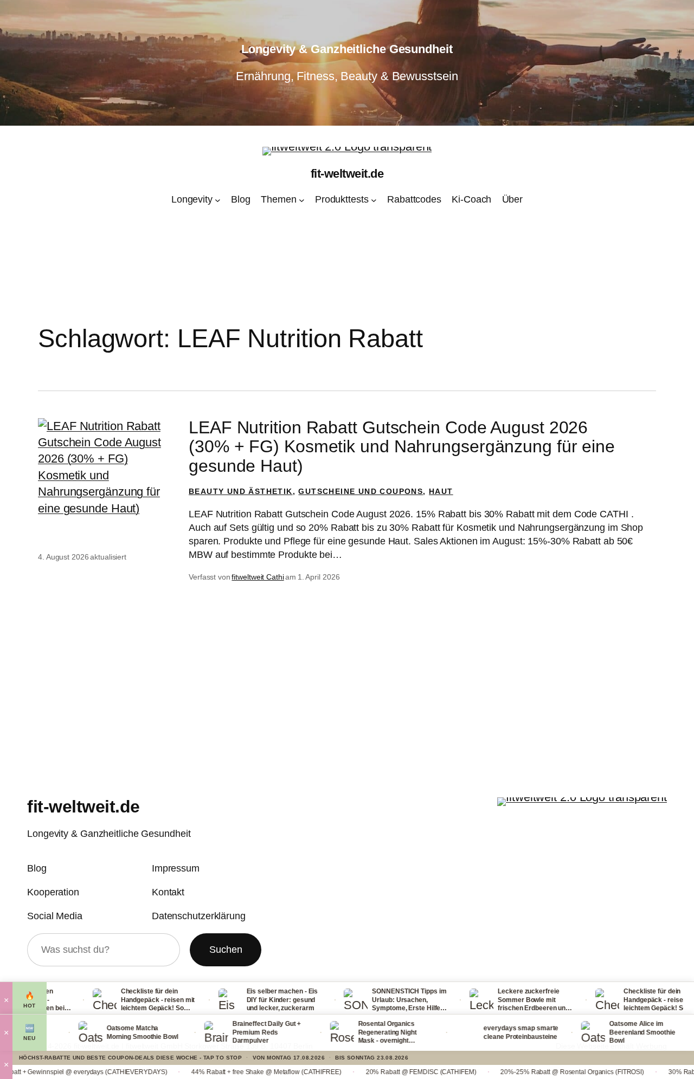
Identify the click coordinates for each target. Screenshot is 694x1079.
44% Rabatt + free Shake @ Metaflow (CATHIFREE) (213, 1072)
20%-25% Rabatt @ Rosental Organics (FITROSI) (520, 1072)
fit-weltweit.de (347, 173)
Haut (441, 491)
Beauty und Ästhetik (241, 491)
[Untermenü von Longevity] (218, 200)
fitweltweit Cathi (258, 577)
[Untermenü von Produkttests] (374, 200)
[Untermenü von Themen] (302, 200)
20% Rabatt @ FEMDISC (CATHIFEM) (368, 1072)
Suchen (225, 949)
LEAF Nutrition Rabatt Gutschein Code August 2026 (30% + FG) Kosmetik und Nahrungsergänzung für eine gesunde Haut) (402, 447)
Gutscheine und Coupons (360, 491)
